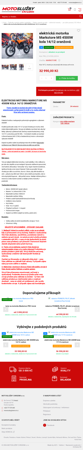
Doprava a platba (49, 400)
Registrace (47, 414)
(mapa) (16, 400)
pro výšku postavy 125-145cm (72, 22)
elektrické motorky (55, 22)
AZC (55, 445)
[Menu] (75, 9)
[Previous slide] (5, 309)
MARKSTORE (51, 60)
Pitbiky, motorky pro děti (40, 22)
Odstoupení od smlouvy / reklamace (56, 407)
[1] (80, 16)
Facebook (50, 425)
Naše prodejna (7, 428)
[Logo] (18, 9)
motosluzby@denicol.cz (75, 2)
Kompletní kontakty (9, 425)
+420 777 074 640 (62, 2)
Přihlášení (46, 411)
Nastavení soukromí (73, 445)
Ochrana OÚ (77, 447)
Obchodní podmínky (50, 404)
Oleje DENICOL (7, 432)
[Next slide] (77, 309)
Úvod (4, 22)
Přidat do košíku (68, 78)
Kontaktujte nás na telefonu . (58, 91)
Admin (61, 445)
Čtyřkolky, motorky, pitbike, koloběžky (19, 22)
